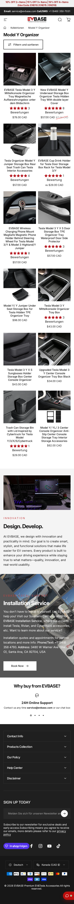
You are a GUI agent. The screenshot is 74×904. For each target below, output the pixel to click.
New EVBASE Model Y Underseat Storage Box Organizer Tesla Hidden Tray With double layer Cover (54, 96)
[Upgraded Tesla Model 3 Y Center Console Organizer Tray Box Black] (54, 349)
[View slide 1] (31, 715)
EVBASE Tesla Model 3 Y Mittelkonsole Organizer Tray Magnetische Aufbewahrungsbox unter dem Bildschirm (20, 96)
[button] (19, 108)
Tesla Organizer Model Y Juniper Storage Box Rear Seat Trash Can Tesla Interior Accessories (20, 165)
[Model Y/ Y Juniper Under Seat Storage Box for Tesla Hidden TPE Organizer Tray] (19, 285)
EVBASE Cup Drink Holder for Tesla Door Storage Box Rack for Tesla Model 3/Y (54, 165)
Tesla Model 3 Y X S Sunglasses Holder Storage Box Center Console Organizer (19, 374)
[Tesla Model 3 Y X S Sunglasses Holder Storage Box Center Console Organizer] (19, 349)
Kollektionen (17, 27)
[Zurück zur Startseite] (4, 27)
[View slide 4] (43, 715)
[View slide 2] (35, 715)
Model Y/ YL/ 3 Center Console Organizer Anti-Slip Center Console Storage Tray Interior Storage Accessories (54, 434)
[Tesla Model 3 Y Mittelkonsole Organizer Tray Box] (54, 285)
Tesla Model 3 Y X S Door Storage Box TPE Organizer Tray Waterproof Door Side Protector (54, 235)
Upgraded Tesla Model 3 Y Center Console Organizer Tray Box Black (54, 373)
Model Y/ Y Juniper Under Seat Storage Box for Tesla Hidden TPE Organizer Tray (20, 310)
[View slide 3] (39, 715)
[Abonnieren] (64, 813)
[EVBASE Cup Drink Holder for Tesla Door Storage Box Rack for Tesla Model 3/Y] (54, 140)
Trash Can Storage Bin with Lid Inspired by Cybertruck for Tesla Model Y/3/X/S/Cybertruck (20, 434)
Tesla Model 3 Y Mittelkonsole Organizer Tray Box (54, 309)
